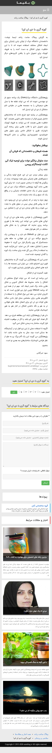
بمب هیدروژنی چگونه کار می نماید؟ (33, 710)
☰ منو (46, 10)
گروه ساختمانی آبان (40, 505)
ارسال (45, 482)
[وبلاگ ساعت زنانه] (26, 3)
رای (14, 392)
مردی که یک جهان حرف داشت (35, 611)
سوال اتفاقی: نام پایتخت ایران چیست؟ (34, 470)
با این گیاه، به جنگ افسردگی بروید (33, 662)
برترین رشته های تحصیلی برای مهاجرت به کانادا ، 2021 (26, 557)
